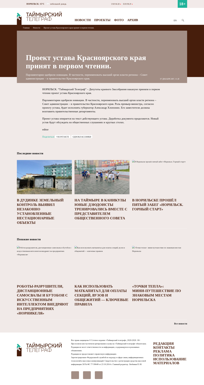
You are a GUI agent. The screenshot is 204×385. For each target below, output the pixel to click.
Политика (164, 355)
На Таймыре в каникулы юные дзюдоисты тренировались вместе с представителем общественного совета (101, 209)
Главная (26, 28)
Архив (132, 20)
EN (175, 20)
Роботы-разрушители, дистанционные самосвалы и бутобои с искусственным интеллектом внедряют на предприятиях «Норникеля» (42, 299)
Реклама (162, 351)
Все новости (180, 323)
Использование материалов (170, 361)
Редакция (163, 344)
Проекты (102, 20)
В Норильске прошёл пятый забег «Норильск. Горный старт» (157, 204)
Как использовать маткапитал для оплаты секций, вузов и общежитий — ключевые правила (101, 295)
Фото (119, 20)
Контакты (164, 347)
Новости (83, 20)
